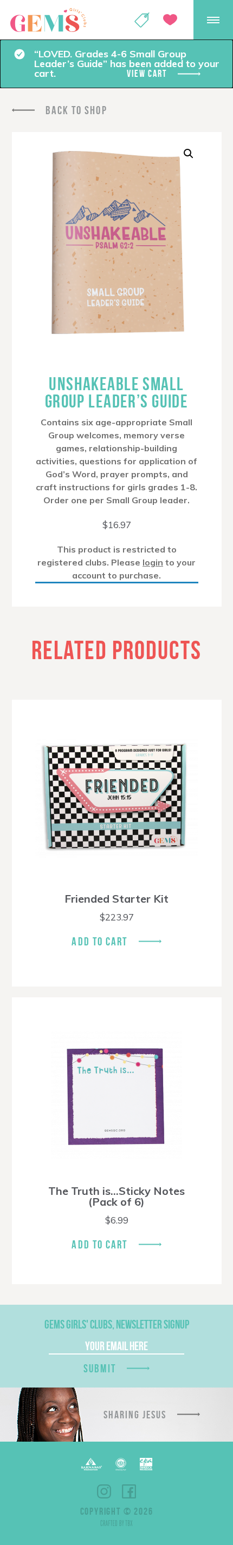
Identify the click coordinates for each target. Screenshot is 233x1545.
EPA (146, 1464)
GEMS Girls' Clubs (48, 20)
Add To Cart (99, 941)
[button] (188, 153)
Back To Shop (76, 110)
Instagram (104, 1491)
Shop (142, 20)
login (153, 562)
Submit (99, 1368)
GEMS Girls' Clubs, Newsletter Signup (116, 1324)
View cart (146, 73)
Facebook (129, 1491)
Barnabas (91, 1464)
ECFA (120, 1464)
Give (170, 20)
